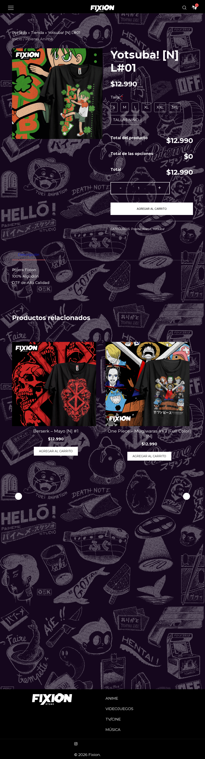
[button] (186, 496)
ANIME (112, 698)
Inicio (17, 39)
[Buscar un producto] (184, 7)
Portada (19, 32)
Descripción (28, 254)
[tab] (28, 255)
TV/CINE (113, 719)
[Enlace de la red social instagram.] (75, 743)
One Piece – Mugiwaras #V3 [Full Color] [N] (149, 434)
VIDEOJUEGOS (119, 708)
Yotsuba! (159, 229)
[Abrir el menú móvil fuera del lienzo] (11, 7)
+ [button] (159, 187)
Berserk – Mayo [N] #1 (55, 431)
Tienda (37, 32)
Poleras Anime (39, 39)
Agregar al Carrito (152, 208)
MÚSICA (113, 729)
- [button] (121, 187)
